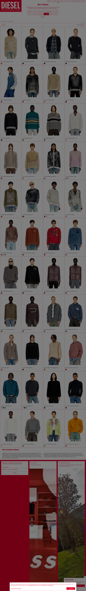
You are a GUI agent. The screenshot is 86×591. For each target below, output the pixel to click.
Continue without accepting (16, 588)
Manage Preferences (33, 585)
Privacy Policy (44, 585)
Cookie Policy (50, 585)
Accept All (71, 588)
